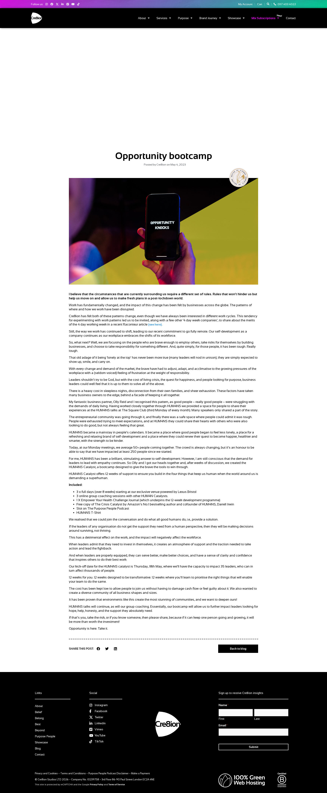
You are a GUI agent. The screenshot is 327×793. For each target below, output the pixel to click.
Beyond (40, 730)
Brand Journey (208, 18)
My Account (245, 4)
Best (38, 724)
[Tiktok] (78, 4)
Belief (38, 712)
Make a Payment (140, 773)
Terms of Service (116, 784)
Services (161, 18)
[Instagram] (46, 4)
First (221, 718)
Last (257, 718)
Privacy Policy (96, 784)
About (142, 18)
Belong (39, 718)
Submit (253, 747)
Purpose (183, 18)
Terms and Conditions (73, 773)
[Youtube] (73, 4)
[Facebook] (51, 4)
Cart (259, 4)
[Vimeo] (67, 4)
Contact (291, 18)
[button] (268, 4)
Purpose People (45, 736)
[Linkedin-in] (62, 4)
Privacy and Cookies (46, 773)
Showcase (234, 18)
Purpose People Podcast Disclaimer (108, 773)
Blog (38, 748)
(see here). (155, 324)
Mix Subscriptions (263, 18)
